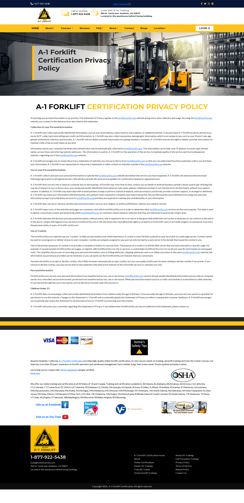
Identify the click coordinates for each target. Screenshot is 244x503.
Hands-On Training (143, 466)
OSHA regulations (69, 369)
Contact (129, 28)
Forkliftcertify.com (134, 276)
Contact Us (181, 473)
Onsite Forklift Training (145, 473)
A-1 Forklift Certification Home (149, 455)
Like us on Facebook (49, 404)
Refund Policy (182, 469)
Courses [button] (66, 28)
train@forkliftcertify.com (42, 462)
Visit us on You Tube (49, 416)
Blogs (143, 28)
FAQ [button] (98, 28)
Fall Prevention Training (187, 458)
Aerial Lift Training (185, 455)
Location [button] (159, 28)
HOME (35, 28)
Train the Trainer (142, 469)
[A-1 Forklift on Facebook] (201, 3)
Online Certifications (144, 462)
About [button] (49, 28)
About (137, 458)
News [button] (113, 28)
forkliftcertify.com (127, 118)
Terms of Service (184, 466)
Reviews (85, 28)
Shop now (35, 373)
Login (203, 28)
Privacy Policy (182, 462)
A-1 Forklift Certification (71, 360)
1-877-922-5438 (41, 3)
